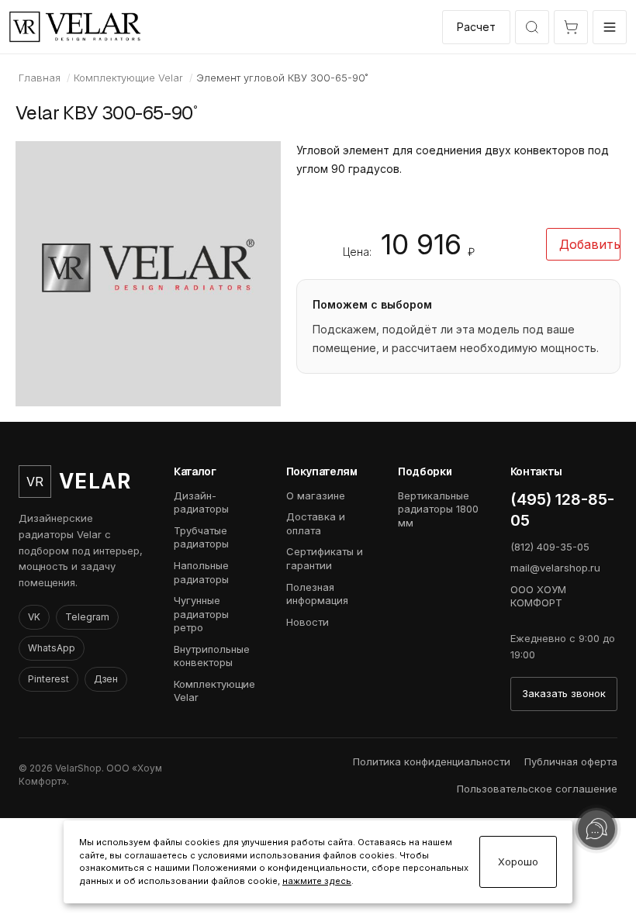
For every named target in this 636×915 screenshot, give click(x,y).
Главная (39, 77)
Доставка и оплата (315, 523)
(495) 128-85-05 (562, 510)
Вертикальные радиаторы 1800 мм (438, 509)
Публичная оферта (570, 761)
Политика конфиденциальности (431, 761)
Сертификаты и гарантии (324, 558)
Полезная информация (317, 594)
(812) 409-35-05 (549, 546)
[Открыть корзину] (571, 27)
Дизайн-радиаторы (201, 502)
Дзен (106, 679)
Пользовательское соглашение (537, 788)
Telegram (87, 617)
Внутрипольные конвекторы (212, 656)
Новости (307, 622)
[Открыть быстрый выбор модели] (532, 27)
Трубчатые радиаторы (201, 537)
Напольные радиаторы (201, 572)
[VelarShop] (75, 27)
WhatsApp (51, 648)
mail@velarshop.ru (555, 567)
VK (34, 617)
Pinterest (48, 679)
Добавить (589, 244)
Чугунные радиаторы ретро (201, 614)
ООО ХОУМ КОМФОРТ (538, 596)
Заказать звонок (564, 693)
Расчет (476, 26)
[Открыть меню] (610, 27)
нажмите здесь (316, 880)
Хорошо (518, 862)
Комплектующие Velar (128, 77)
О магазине (315, 495)
